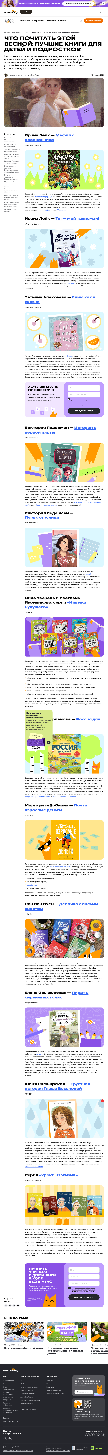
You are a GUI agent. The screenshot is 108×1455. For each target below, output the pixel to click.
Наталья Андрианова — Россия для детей (11, 177)
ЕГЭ (21, 1380)
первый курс (90, 574)
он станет (71, 283)
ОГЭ (22, 1384)
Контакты (7, 1384)
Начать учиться (93, 21)
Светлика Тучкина (82, 502)
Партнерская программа (8, 1399)
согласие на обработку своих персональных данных (83, 402)
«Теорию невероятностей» (46, 505)
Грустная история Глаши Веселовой (57, 1086)
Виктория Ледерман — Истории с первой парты (11, 156)
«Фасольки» (61, 210)
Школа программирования (30, 1400)
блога (69, 356)
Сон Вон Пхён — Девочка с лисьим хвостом (10, 191)
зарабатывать (32, 885)
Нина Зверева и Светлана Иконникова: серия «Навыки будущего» (11, 169)
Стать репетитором (10, 1421)
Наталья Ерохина (15, 75)
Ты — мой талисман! (77, 218)
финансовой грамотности (60, 866)
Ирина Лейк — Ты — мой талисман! (11, 145)
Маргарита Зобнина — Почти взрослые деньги (11, 184)
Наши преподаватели (8, 1388)
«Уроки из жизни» (58, 1175)
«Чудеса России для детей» (64, 796)
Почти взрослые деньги (56, 807)
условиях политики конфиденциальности (83, 404)
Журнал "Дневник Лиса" (55, 1393)
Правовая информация (7, 1404)
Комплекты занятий (27, 1393)
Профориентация (52, 1384)
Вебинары (50, 1387)
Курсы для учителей (28, 1409)
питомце (39, 1054)
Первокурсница (42, 517)
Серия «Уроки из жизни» (10, 210)
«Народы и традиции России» (37, 796)
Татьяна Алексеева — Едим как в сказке (12, 150)
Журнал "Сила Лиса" (54, 1390)
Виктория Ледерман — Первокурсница (11, 162)
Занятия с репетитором (29, 1387)
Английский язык (26, 1397)
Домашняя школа (26, 1403)
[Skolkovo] (96, 1448)
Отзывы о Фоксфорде (8, 1393)
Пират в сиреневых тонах (56, 995)
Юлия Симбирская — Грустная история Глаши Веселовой (11, 204)
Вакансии (6, 1418)
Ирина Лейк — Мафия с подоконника (9, 140)
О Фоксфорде (8, 1380)
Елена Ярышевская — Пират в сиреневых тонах (12, 197)
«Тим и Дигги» (46, 210)
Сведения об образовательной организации (10, 1410)
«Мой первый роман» (34, 1166)
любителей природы (43, 196)
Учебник (49, 1380)
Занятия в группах (26, 1390)
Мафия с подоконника (49, 137)
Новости (62, 20)
